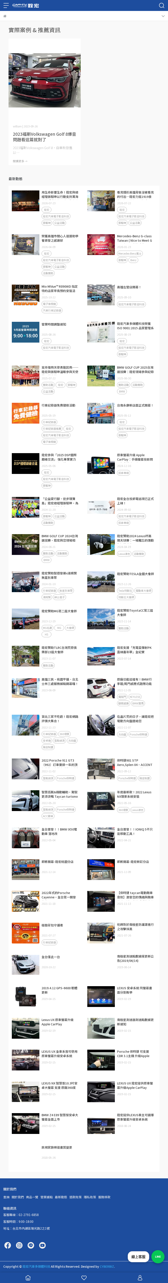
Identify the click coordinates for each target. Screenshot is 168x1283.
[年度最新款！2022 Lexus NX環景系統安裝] (101, 801)
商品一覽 (32, 1197)
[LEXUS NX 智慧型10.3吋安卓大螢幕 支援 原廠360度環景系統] (25, 1092)
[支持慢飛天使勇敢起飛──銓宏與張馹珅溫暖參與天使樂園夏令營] (25, 376)
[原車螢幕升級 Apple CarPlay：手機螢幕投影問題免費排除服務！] (101, 464)
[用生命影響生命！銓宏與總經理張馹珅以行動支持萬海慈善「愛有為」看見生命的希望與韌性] (25, 201)
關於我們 (18, 1197)
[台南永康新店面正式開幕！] (101, 413)
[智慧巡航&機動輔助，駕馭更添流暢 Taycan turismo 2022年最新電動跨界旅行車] (25, 801)
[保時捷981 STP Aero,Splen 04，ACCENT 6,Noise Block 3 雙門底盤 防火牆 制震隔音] (101, 769)
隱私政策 (90, 1197)
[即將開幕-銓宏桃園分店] (25, 870)
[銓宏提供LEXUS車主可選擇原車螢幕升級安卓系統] (101, 1124)
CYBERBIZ (107, 1266)
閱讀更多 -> (20, 161)
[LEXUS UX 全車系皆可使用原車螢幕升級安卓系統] (25, 1060)
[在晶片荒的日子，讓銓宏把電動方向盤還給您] (101, 725)
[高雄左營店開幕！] (101, 295)
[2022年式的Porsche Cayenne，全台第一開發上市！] (25, 901)
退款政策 (75, 1197)
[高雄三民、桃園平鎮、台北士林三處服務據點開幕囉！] (25, 688)
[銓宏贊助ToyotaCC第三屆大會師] (101, 619)
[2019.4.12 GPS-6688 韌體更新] (25, 997)
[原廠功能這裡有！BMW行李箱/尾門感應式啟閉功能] (101, 688)
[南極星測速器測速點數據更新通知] (101, 1028)
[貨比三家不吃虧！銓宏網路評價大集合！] (25, 725)
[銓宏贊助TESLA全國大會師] (101, 582)
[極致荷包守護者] (25, 933)
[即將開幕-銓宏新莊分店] (101, 870)
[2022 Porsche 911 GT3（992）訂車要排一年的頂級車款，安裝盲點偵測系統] (25, 769)
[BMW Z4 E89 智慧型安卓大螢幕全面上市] (25, 1124)
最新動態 (61, 1197)
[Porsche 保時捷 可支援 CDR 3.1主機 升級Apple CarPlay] (101, 1060)
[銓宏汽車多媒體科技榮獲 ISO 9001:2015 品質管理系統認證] (101, 332)
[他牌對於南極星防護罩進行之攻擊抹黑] (101, 933)
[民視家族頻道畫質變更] (25, 1155)
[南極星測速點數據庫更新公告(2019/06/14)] (101, 965)
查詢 (6, 1197)
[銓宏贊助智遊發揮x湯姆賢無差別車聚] (25, 582)
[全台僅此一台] (25, 965)
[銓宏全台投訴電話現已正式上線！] (101, 507)
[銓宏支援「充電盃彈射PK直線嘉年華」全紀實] (101, 656)
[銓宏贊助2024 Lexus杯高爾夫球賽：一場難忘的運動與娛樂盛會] (101, 545)
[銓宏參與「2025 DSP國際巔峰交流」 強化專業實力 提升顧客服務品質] (25, 464)
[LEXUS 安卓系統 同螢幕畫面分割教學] (101, 997)
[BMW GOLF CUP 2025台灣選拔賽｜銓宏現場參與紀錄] (101, 376)
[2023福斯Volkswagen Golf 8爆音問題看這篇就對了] (45, 80)
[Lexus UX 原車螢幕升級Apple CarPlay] (25, 1028)
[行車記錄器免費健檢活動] (25, 413)
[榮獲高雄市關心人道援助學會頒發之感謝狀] (25, 245)
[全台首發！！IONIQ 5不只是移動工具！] (101, 838)
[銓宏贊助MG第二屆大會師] (25, 619)
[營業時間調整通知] (25, 332)
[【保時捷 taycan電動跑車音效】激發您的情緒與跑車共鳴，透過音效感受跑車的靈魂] (101, 901)
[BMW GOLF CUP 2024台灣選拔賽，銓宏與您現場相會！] (25, 545)
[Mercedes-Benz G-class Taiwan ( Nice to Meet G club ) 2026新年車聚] (101, 245)
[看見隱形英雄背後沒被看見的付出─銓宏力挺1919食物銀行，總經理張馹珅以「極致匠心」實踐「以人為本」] (101, 201)
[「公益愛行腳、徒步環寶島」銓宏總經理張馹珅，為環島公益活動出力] (25, 507)
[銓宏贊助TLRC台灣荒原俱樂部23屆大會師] (25, 656)
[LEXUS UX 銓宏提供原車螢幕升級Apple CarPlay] (101, 1092)
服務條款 (104, 1197)
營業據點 (46, 1197)
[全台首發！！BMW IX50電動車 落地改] (25, 838)
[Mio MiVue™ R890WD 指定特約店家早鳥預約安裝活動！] (25, 295)
